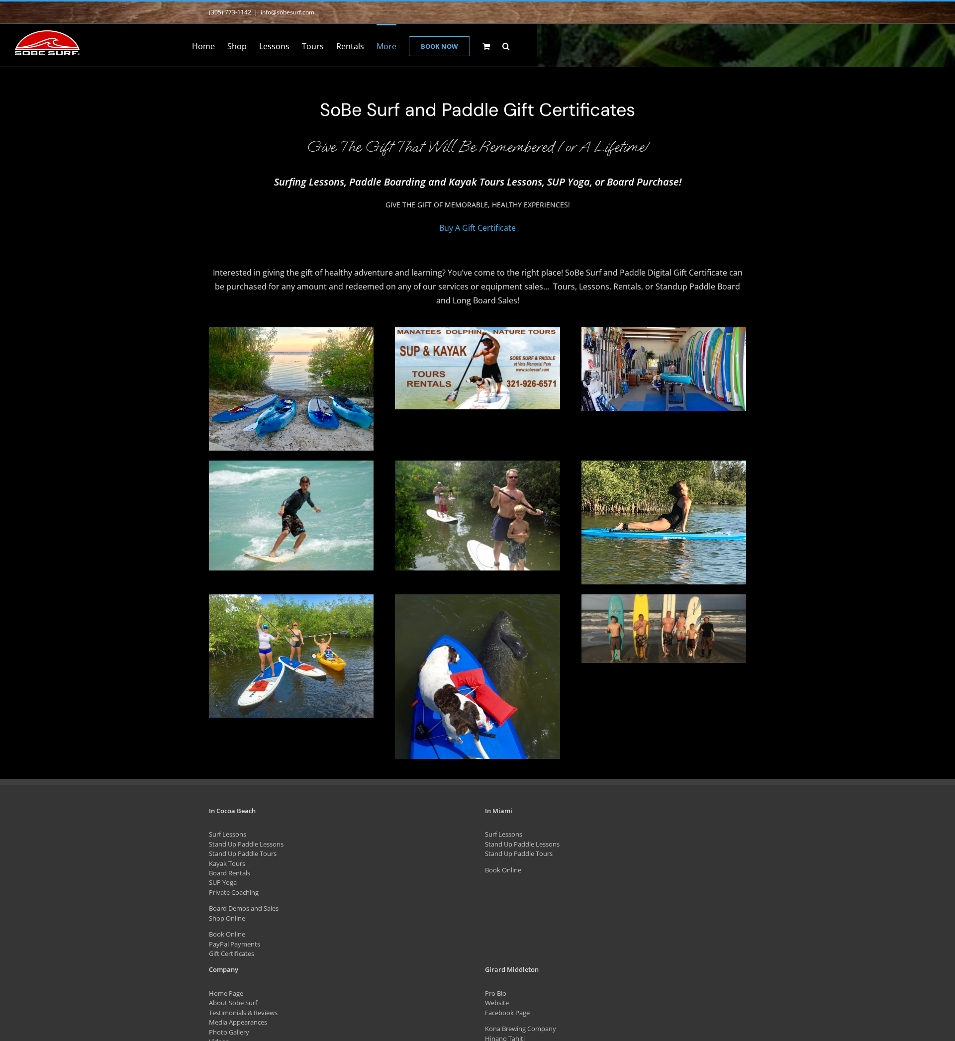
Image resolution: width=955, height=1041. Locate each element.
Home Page (226, 993)
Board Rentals (229, 872)
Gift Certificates (231, 953)
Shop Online (227, 918)
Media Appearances (238, 1022)
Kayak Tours (227, 863)
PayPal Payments (234, 944)
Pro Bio (495, 993)
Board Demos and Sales (244, 908)
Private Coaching (234, 892)
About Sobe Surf (233, 1002)
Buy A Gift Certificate (477, 227)
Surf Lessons (227, 834)
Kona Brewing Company (520, 1028)
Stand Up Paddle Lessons (246, 844)
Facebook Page (507, 1012)
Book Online (227, 934)
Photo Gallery (229, 1032)
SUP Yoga (223, 882)
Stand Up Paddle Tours (243, 853)
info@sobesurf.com (287, 12)
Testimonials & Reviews (243, 1012)
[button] (506, 45)
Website (497, 1002)
